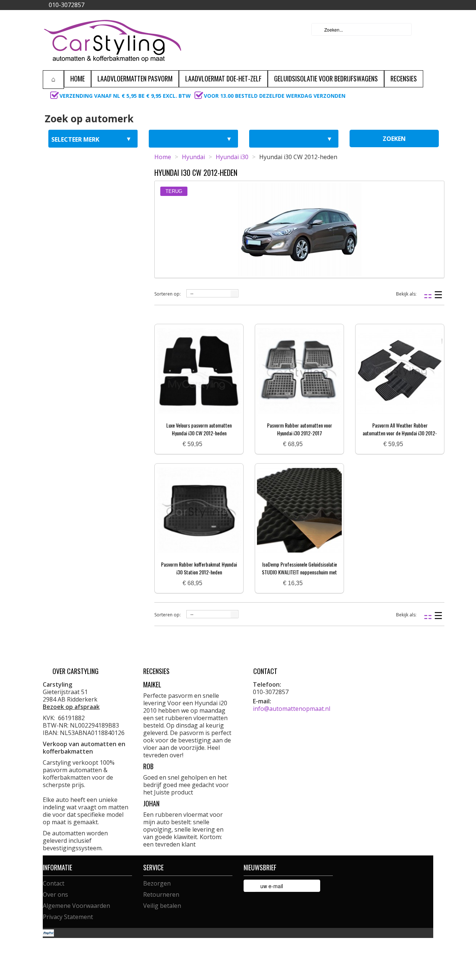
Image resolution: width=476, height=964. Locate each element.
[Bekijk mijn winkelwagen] (425, 29)
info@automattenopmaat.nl (291, 709)
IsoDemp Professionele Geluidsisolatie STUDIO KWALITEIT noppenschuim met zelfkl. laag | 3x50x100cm (299, 572)
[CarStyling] (112, 40)
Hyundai (193, 157)
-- (191, 293)
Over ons (55, 894)
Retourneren (161, 894)
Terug (173, 191)
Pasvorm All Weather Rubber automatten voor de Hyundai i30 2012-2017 (400, 433)
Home (162, 157)
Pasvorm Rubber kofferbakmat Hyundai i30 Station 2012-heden (199, 568)
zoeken (394, 139)
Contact (53, 883)
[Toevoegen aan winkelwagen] (211, 444)
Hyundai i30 (232, 157)
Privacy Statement (68, 917)
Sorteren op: (167, 294)
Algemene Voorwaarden (76, 906)
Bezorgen (157, 883)
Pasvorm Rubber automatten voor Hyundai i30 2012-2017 (299, 429)
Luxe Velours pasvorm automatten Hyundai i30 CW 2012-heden (199, 429)
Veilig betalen (162, 906)
